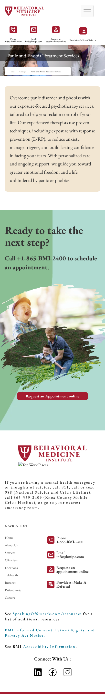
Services (23, 71)
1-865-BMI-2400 (13, 41)
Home (12, 71)
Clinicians (11, 560)
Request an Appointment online (52, 396)
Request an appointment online (56, 40)
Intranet (10, 582)
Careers (10, 597)
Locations (11, 567)
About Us (11, 545)
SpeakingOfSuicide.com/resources (47, 613)
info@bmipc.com (33, 41)
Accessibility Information (49, 646)
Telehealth (11, 575)
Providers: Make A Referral (83, 40)
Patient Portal (13, 590)
